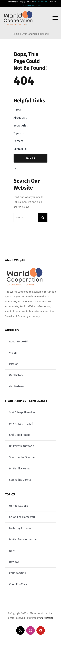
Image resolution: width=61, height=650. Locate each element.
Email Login (13, 2)
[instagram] (30, 630)
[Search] (30, 167)
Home (16, 33)
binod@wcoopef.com (32, 5)
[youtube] (40, 630)
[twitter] (20, 630)
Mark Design (47, 618)
